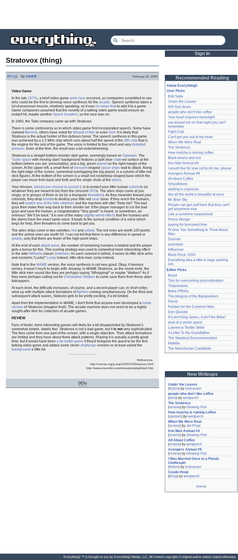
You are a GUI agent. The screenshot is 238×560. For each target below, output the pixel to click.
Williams (35, 254)
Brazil (172, 275)
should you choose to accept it (57, 187)
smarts (17, 238)
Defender (62, 254)
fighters (83, 292)
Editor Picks (177, 270)
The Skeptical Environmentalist (192, 338)
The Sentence (179, 147)
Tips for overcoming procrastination (195, 281)
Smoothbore (177, 184)
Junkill (31, 76)
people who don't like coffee (190, 112)
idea (172, 398)
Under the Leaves (182, 102)
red (74, 230)
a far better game (70, 341)
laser (96, 199)
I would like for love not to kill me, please (199, 168)
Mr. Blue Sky (177, 200)
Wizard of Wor (84, 132)
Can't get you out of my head (190, 137)
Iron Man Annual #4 (183, 163)
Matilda (174, 343)
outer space (22, 160)
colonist (135, 187)
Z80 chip (131, 140)
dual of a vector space (185, 322)
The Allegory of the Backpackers (193, 296)
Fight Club (176, 132)
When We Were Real (184, 142)
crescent (80, 168)
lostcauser (193, 388)
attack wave (50, 245)
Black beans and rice (184, 158)
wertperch (191, 398)
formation (95, 195)
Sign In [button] (202, 53)
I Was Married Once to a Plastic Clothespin (194, 461)
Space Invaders (65, 114)
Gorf (112, 132)
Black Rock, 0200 (182, 255)
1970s (33, 98)
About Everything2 (182, 86)
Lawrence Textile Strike (186, 328)
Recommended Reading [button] (202, 77)
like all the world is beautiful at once (196, 194)
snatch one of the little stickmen (49, 203)
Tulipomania (178, 286)
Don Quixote (178, 312)
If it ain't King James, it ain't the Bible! (197, 317)
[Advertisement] (119, 14)
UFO (92, 191)
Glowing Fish (196, 407)
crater (117, 160)
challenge (88, 345)
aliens (116, 180)
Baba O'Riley (178, 291)
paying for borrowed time (187, 225)
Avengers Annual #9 (184, 173)
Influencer (176, 250)
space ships (110, 168)
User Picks (176, 91)
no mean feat (105, 106)
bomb (47, 199)
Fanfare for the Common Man (191, 307)
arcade (104, 102)
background (21, 349)
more (201, 486)
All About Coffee (180, 179)
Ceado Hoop (178, 472)
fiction (173, 388)
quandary (175, 244)
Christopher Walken (79, 277)
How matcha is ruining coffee (191, 153)
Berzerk (31, 132)
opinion (175, 416)
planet (102, 164)
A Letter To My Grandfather (189, 333)
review (174, 407)
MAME (41, 265)
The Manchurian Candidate (189, 348)
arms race (77, 98)
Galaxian (129, 155)
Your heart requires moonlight (191, 117)
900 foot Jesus (179, 107)
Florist (173, 301)
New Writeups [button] (202, 374)
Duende (174, 239)
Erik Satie (175, 96)
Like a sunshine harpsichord (190, 214)
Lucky (51, 258)
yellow (89, 230)
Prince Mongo (179, 219)
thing (12, 76)
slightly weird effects (99, 215)
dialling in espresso (183, 189)
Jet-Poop (193, 426)
